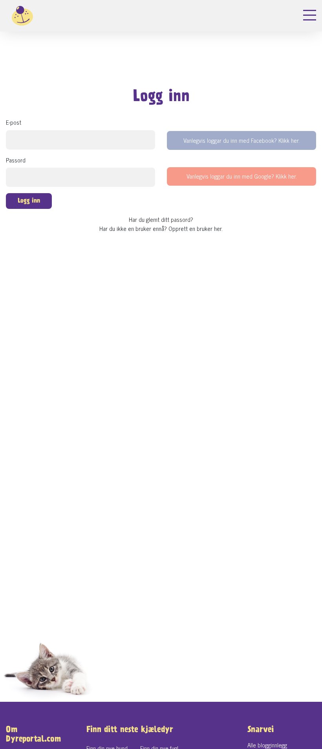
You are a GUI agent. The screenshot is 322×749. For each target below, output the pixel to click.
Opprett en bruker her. (195, 228)
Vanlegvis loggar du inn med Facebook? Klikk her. (241, 140)
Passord (16, 160)
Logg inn (29, 201)
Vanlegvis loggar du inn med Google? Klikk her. (242, 176)
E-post (13, 122)
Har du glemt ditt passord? (161, 219)
